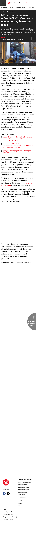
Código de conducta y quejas (10, 517)
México (12, 262)
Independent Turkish (23, 487)
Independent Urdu (23, 492)
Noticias (4, 7)
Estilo (11, 7)
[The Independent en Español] (18, 3)
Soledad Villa (5, 37)
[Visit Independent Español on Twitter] (8, 493)
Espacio (31, 7)
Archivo (20, 503)
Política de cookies (8, 519)
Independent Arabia (23, 484)
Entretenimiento (21, 7)
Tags (19, 505)
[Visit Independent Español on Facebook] (4, 493)
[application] (18, 52)
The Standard (21, 494)
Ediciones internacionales (24, 482)
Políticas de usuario (8, 514)
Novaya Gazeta (22, 497)
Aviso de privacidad (8, 512)
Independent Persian (23, 489)
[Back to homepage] (10, 482)
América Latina (11, 12)
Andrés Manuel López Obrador (23, 262)
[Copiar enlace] (33, 38)
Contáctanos (6, 489)
